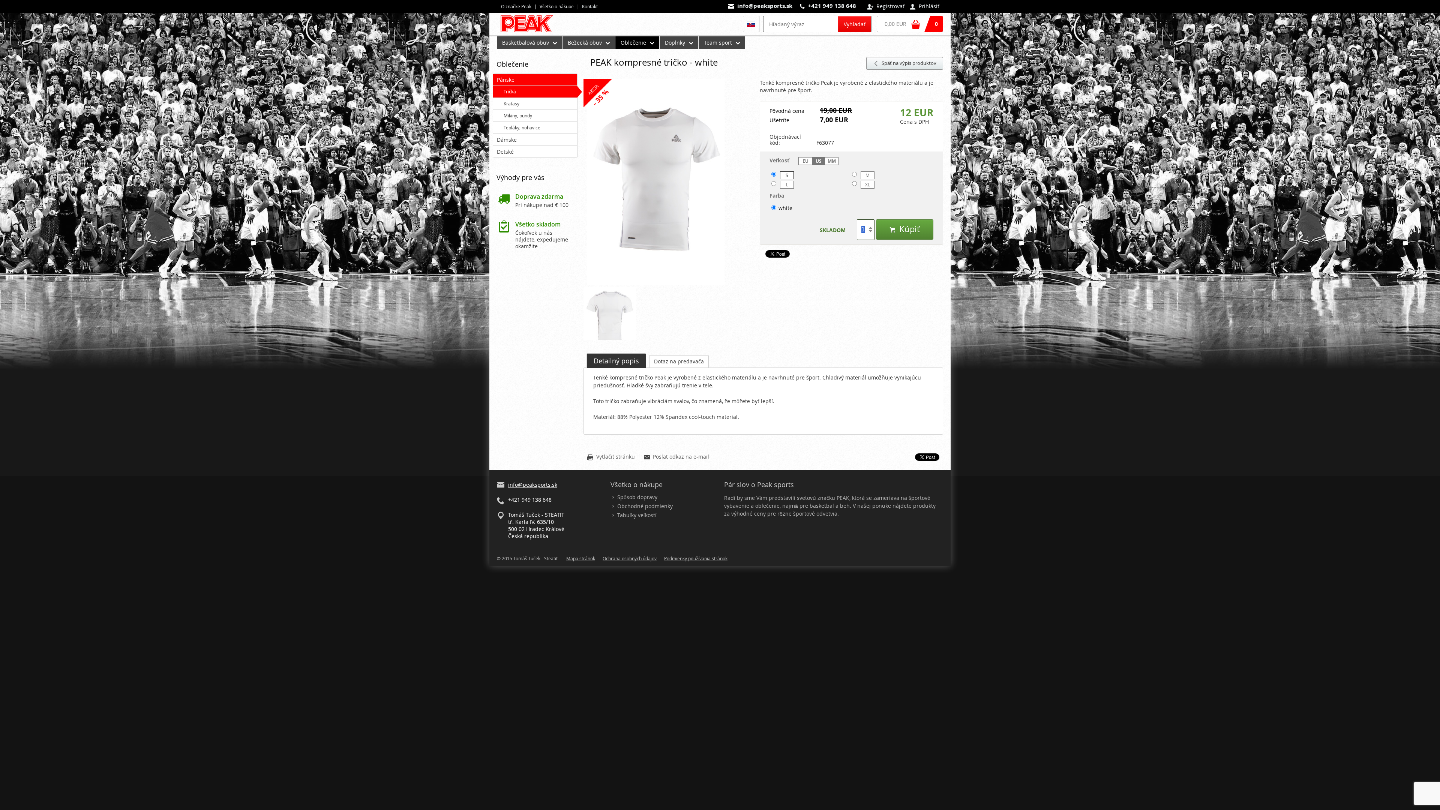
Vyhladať (855, 24)
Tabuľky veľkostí (637, 515)
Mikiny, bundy (518, 115)
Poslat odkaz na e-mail (676, 457)
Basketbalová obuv (525, 42)
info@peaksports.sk (764, 6)
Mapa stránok (580, 558)
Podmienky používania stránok (696, 558)
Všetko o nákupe (557, 6)
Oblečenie (633, 42)
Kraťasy (511, 103)
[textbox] (800, 24)
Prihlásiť (924, 7)
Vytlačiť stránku (611, 457)
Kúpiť (905, 229)
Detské (505, 151)
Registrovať (885, 7)
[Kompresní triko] (668, 182)
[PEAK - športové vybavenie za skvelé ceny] (530, 32)
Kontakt (590, 6)
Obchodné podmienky (645, 506)
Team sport (718, 42)
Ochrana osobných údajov (630, 558)
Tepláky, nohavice (522, 127)
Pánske (505, 79)
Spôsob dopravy (637, 497)
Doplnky (675, 42)
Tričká (510, 91)
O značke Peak (516, 6)
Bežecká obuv (585, 42)
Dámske (507, 139)
